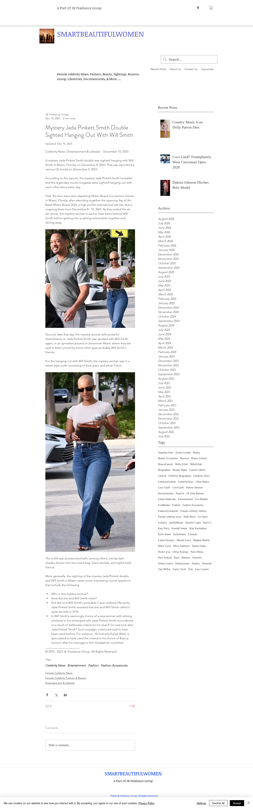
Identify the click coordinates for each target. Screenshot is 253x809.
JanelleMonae (176, 522)
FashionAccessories (168, 511)
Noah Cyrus (164, 551)
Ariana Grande (183, 452)
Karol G (207, 522)
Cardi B (162, 475)
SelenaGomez (182, 563)
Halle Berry (190, 516)
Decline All (218, 803)
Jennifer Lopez (193, 522)
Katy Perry (163, 528)
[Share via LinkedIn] (65, 695)
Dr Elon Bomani (195, 493)
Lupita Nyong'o (166, 540)
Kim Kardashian (198, 528)
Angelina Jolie (165, 452)
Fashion (176, 505)
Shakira (196, 563)
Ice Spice (203, 516)
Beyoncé (184, 458)
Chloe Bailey (202, 481)
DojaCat (180, 493)
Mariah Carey (184, 540)
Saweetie (197, 557)
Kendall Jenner (179, 528)
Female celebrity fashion (193, 511)
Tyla (190, 569)
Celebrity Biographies (179, 475)
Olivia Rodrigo (180, 551)
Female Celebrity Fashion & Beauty (65, 678)
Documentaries (166, 493)
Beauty (196, 452)
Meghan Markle (201, 540)
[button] (211, 8)
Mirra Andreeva (181, 546)
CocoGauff (178, 487)
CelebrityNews (185, 481)
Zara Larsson (202, 569)
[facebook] (198, 8)
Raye (176, 557)
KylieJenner (179, 534)
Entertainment (185, 499)
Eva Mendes (201, 499)
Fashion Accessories (193, 505)
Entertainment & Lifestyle (60, 683)
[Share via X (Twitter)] (56, 695)
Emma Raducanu (167, 499)
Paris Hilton (197, 551)
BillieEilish (196, 464)
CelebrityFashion (167, 481)
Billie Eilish (181, 464)
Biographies (164, 470)
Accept (237, 803)
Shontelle (207, 563)
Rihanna (186, 557)
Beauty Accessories (168, 458)
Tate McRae (164, 569)
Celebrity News (201, 475)
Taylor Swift (179, 569)
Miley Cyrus (164, 546)
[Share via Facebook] (47, 695)
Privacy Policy (146, 803)
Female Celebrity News (58, 673)
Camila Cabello (197, 470)
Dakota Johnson (194, 487)
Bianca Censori (199, 458)
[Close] (248, 803)
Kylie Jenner (164, 534)
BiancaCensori (165, 464)
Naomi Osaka (199, 546)
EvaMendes (164, 505)
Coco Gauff (164, 487)
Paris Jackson (165, 557)
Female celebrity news (169, 516)
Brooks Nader (180, 470)
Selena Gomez (165, 563)
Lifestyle (192, 534)
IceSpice (162, 522)
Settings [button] (201, 803)
